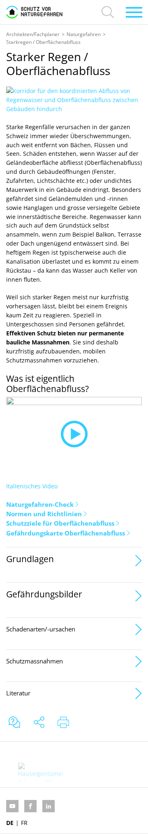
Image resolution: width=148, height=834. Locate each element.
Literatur (18, 693)
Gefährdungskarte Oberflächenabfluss (65, 533)
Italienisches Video (32, 486)
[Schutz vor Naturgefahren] (34, 12)
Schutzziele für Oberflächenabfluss (60, 523)
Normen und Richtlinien (44, 514)
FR (24, 823)
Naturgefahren (84, 34)
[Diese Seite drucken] (63, 722)
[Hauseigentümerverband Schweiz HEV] (40, 772)
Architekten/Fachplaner (33, 34)
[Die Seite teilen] (39, 722)
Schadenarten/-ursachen (40, 629)
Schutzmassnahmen (34, 661)
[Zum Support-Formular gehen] (14, 722)
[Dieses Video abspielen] (74, 434)
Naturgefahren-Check (40, 504)
